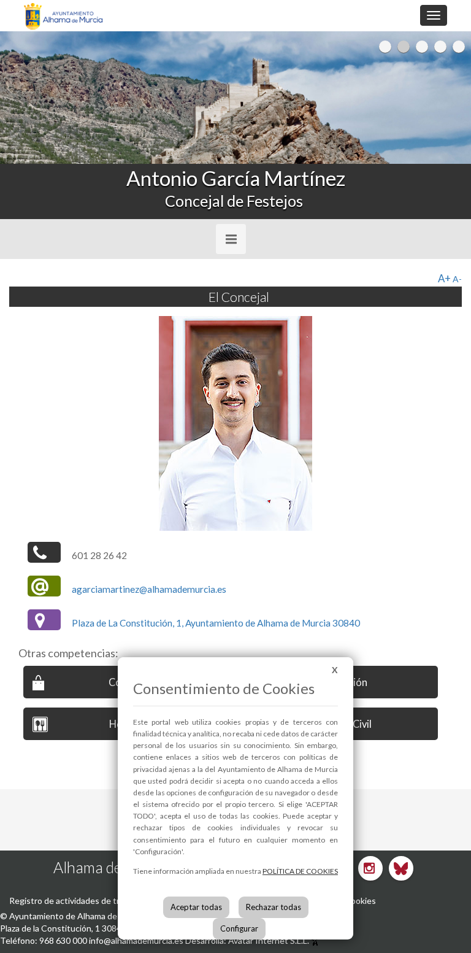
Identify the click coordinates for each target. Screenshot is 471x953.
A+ (444, 278)
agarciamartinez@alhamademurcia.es (149, 589)
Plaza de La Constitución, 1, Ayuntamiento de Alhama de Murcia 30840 (216, 622)
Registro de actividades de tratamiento (84, 900)
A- (457, 279)
